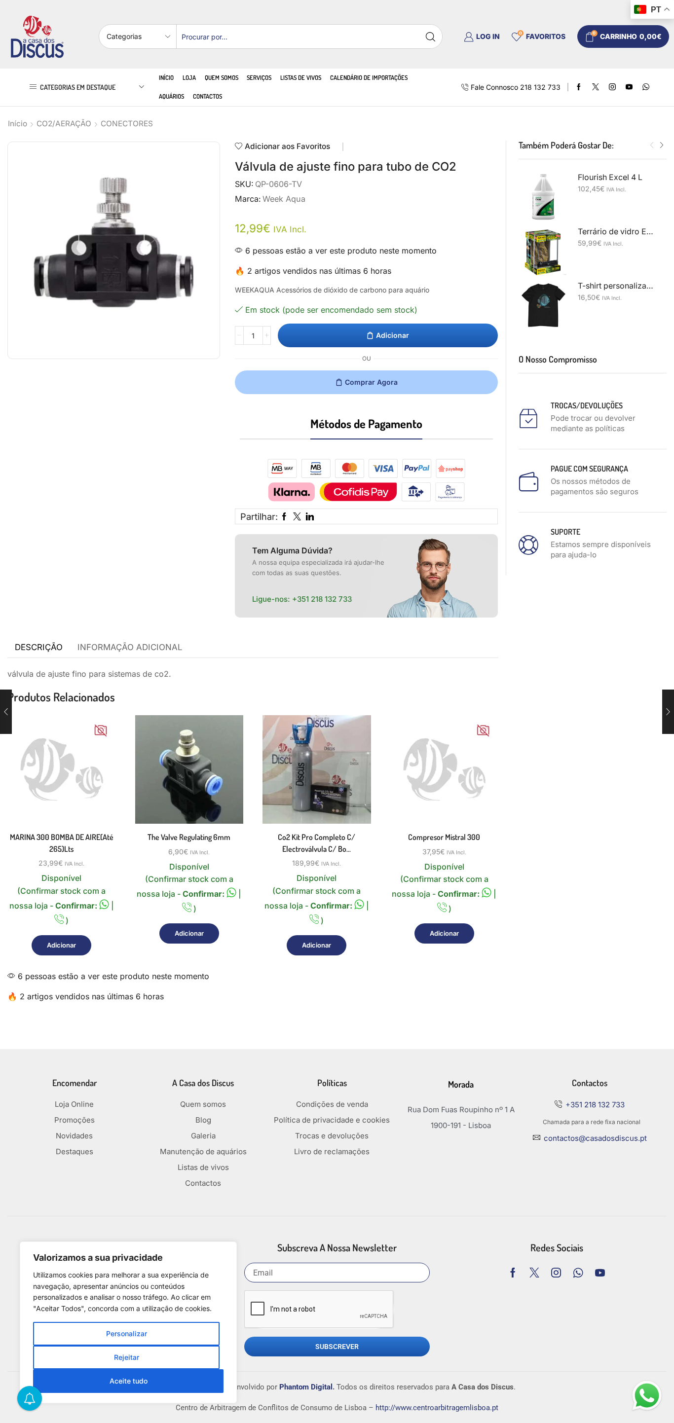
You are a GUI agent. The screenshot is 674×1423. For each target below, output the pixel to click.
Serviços (259, 77)
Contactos (207, 96)
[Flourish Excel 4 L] (543, 196)
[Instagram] (612, 87)
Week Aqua (283, 199)
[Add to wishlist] (97, 803)
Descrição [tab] (39, 647)
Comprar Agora (371, 382)
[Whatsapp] (578, 1272)
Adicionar (392, 335)
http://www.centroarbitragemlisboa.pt (436, 1407)
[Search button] (430, 36)
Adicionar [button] (97, 780)
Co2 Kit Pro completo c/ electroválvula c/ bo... (316, 843)
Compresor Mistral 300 (444, 837)
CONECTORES (127, 123)
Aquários (171, 96)
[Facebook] (578, 87)
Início (166, 77)
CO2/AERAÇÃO (64, 123)
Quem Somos (221, 77)
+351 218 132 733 (322, 599)
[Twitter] (595, 87)
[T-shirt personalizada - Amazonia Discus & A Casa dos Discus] (543, 305)
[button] (652, 145)
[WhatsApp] (645, 87)
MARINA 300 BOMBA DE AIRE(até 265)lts (61, 843)
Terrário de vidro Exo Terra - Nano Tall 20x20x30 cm (616, 231)
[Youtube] (629, 87)
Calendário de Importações (369, 77)
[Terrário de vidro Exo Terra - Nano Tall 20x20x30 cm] (543, 251)
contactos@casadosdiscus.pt (595, 1138)
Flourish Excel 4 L (610, 177)
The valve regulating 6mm (189, 837)
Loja (189, 77)
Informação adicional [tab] (129, 647)
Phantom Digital (306, 1387)
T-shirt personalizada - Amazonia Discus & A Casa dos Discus (616, 286)
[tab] (38, 647)
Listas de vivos (300, 77)
